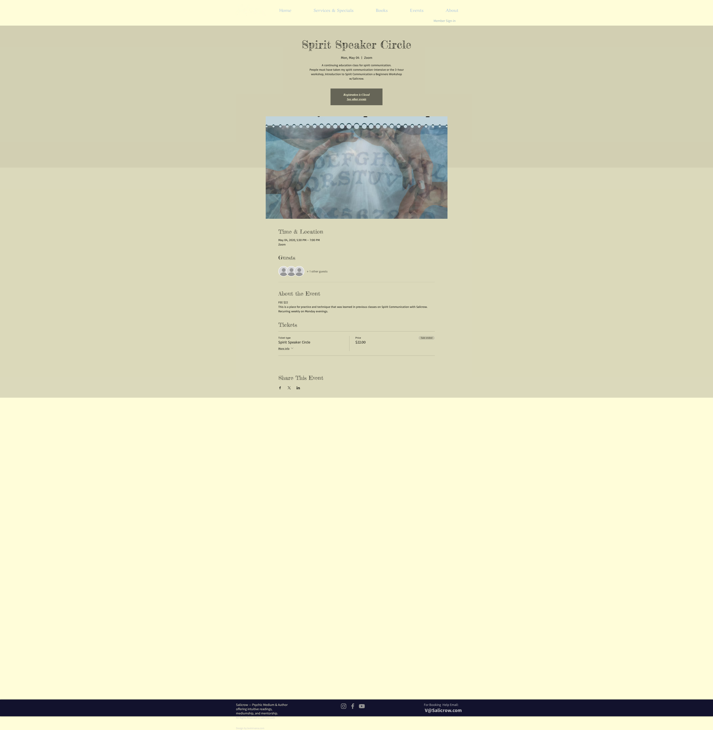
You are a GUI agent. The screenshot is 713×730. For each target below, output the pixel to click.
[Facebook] (352, 706)
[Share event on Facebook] (280, 387)
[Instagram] (343, 706)
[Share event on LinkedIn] (298, 387)
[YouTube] (361, 706)
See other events (356, 99)
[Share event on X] (289, 387)
